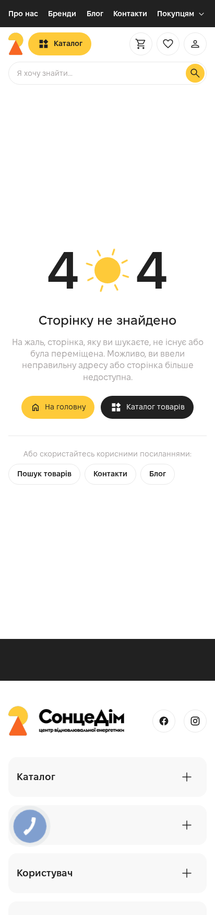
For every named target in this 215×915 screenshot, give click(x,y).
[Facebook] (163, 721)
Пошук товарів (44, 474)
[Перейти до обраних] (168, 43)
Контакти (130, 13)
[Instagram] (195, 721)
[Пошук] (195, 73)
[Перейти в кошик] (140, 43)
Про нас (23, 13)
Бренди (62, 13)
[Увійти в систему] (195, 43)
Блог (95, 13)
